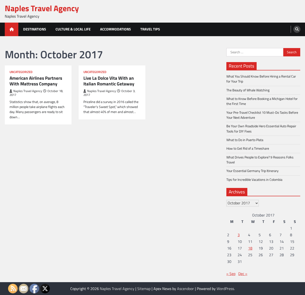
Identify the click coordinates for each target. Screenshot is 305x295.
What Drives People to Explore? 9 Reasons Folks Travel (260, 160)
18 (250, 248)
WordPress (225, 288)
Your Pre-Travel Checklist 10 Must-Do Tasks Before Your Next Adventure (262, 115)
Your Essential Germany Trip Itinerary (252, 170)
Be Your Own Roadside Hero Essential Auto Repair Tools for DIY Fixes (261, 128)
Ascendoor (185, 288)
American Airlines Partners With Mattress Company (36, 81)
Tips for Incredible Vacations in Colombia (254, 179)
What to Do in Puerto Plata (244, 140)
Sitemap (144, 288)
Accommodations (115, 29)
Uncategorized (21, 72)
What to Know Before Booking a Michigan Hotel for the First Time (262, 101)
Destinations (34, 29)
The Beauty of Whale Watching (247, 90)
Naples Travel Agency (42, 8)
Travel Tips (150, 29)
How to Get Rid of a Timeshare (247, 148)
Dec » (242, 273)
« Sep (230, 273)
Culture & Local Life (73, 29)
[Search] (296, 29)
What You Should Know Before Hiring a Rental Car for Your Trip (261, 79)
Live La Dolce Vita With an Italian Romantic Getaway (108, 81)
